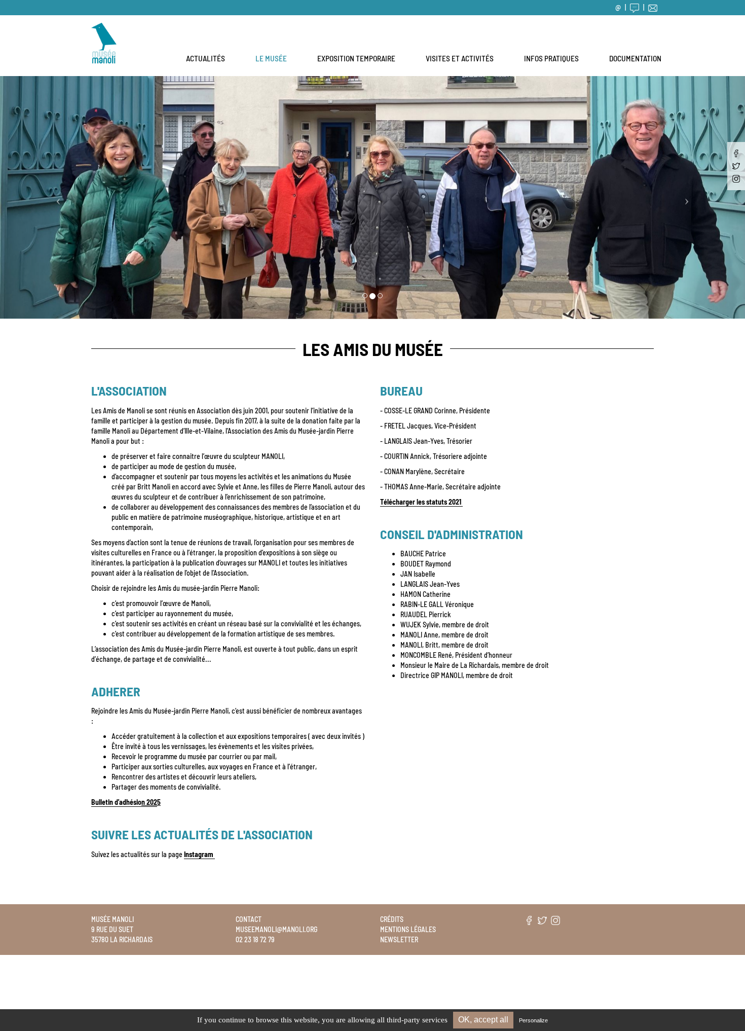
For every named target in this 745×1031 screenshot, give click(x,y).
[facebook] (736, 153)
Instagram (199, 854)
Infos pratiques (551, 58)
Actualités (205, 58)
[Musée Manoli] (104, 28)
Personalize (533, 1020)
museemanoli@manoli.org (276, 929)
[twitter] (736, 166)
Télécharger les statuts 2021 (421, 501)
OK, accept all (483, 1019)
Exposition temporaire (356, 58)
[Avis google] (634, 7)
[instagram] (736, 178)
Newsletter (399, 939)
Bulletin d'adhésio (124, 802)
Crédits (391, 919)
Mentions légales (408, 929)
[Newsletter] (652, 7)
